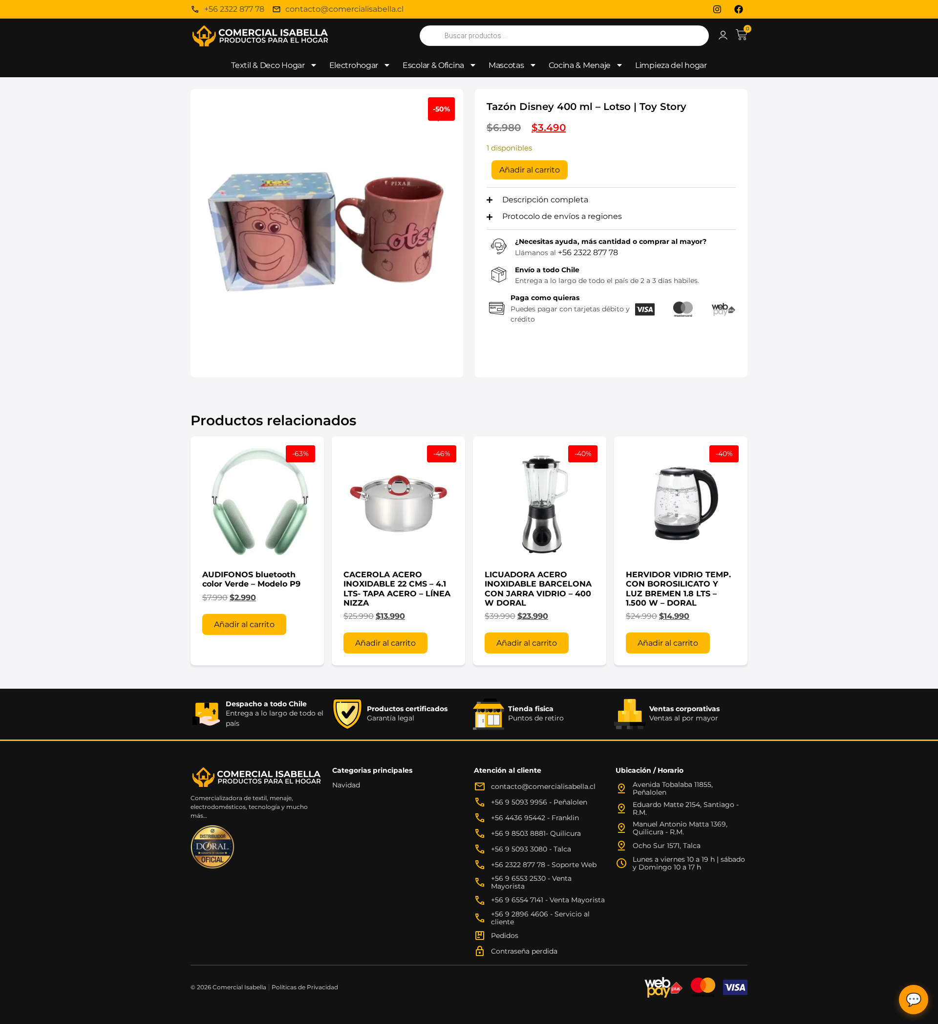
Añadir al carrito (529, 169)
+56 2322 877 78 (588, 252)
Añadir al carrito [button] (244, 624)
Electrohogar (353, 65)
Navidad (346, 785)
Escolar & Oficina (433, 65)
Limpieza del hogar (671, 65)
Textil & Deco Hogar (267, 65)
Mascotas (506, 65)
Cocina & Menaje (580, 65)
